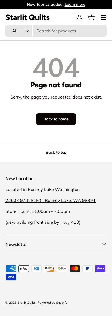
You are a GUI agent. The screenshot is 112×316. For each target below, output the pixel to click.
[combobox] (56, 31)
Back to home (56, 119)
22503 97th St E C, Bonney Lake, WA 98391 (50, 200)
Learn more (75, 4)
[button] (91, 17)
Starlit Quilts (26, 302)
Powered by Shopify (52, 302)
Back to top (56, 152)
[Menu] (103, 17)
